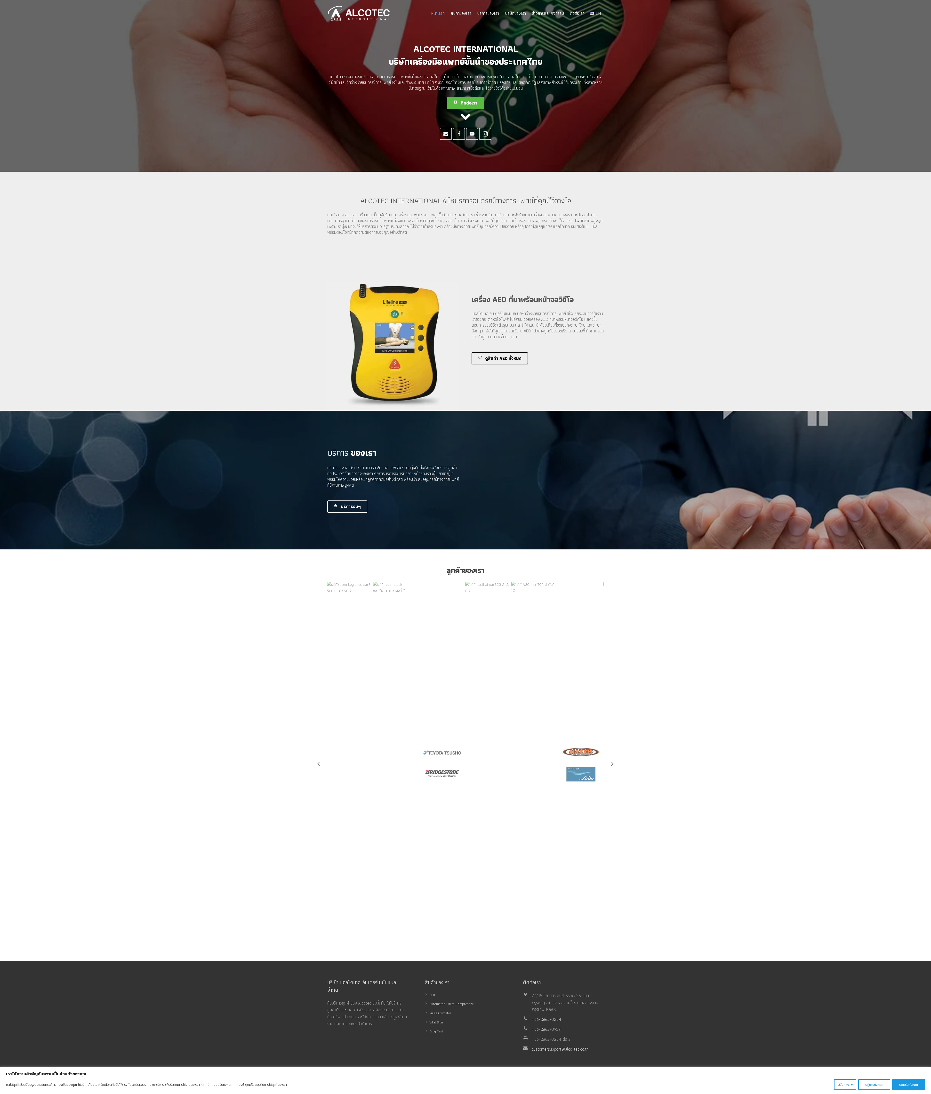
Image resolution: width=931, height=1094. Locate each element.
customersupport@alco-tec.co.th (560, 1049)
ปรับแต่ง (843, 1084)
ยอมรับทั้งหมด (908, 1084)
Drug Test (436, 1031)
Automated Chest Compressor (451, 1003)
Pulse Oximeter (440, 1013)
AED (432, 994)
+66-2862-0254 (546, 1019)
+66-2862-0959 (546, 1029)
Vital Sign (436, 1022)
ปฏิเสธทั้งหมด (874, 1084)
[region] (465, 1080)
